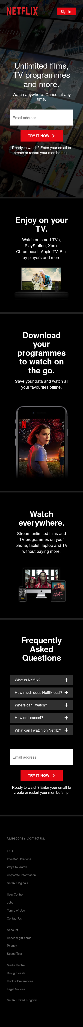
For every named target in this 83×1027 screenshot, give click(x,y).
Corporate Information (21, 875)
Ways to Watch (17, 867)
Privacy (12, 945)
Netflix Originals (17, 883)
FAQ (10, 851)
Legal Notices (16, 989)
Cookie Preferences (20, 981)
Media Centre (16, 965)
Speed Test (14, 953)
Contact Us (14, 918)
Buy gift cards (16, 973)
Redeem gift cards (19, 938)
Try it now (38, 135)
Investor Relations (19, 859)
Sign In (66, 11)
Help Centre (15, 894)
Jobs (10, 902)
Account (12, 930)
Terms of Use (16, 910)
